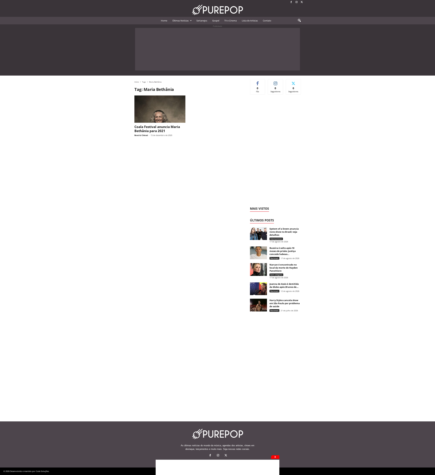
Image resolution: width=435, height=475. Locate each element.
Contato (267, 20)
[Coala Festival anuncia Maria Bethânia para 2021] (159, 109)
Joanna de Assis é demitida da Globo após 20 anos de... (284, 285)
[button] (299, 20)
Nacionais (274, 258)
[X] (302, 2)
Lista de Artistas (250, 20)
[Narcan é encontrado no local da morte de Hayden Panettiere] (258, 269)
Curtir (257, 81)
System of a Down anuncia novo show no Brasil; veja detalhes (284, 231)
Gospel (215, 20)
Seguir (275, 81)
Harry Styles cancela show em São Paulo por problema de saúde (284, 303)
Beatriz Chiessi (141, 135)
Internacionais (276, 239)
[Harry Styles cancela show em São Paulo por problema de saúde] (258, 305)
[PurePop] (217, 10)
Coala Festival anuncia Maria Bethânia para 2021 (157, 129)
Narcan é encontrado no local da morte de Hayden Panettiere (283, 267)
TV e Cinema (230, 20)
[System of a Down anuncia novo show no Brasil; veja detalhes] (258, 233)
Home (164, 20)
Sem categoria (276, 274)
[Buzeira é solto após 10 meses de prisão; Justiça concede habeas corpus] (258, 252)
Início (136, 82)
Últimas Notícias (180, 20)
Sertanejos (201, 20)
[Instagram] (296, 2)
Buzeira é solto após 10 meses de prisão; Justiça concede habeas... (282, 251)
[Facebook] (291, 2)
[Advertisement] (217, 49)
